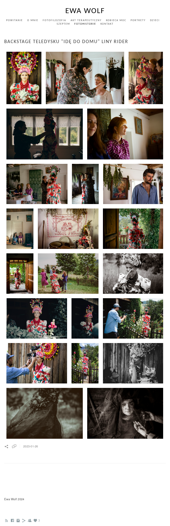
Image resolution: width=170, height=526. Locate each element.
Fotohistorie (85, 24)
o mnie (32, 20)
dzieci (155, 20)
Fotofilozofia (54, 20)
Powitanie (14, 20)
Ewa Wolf (85, 11)
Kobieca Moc (116, 20)
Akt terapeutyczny (86, 20)
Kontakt (107, 24)
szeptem (63, 24)
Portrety (138, 20)
